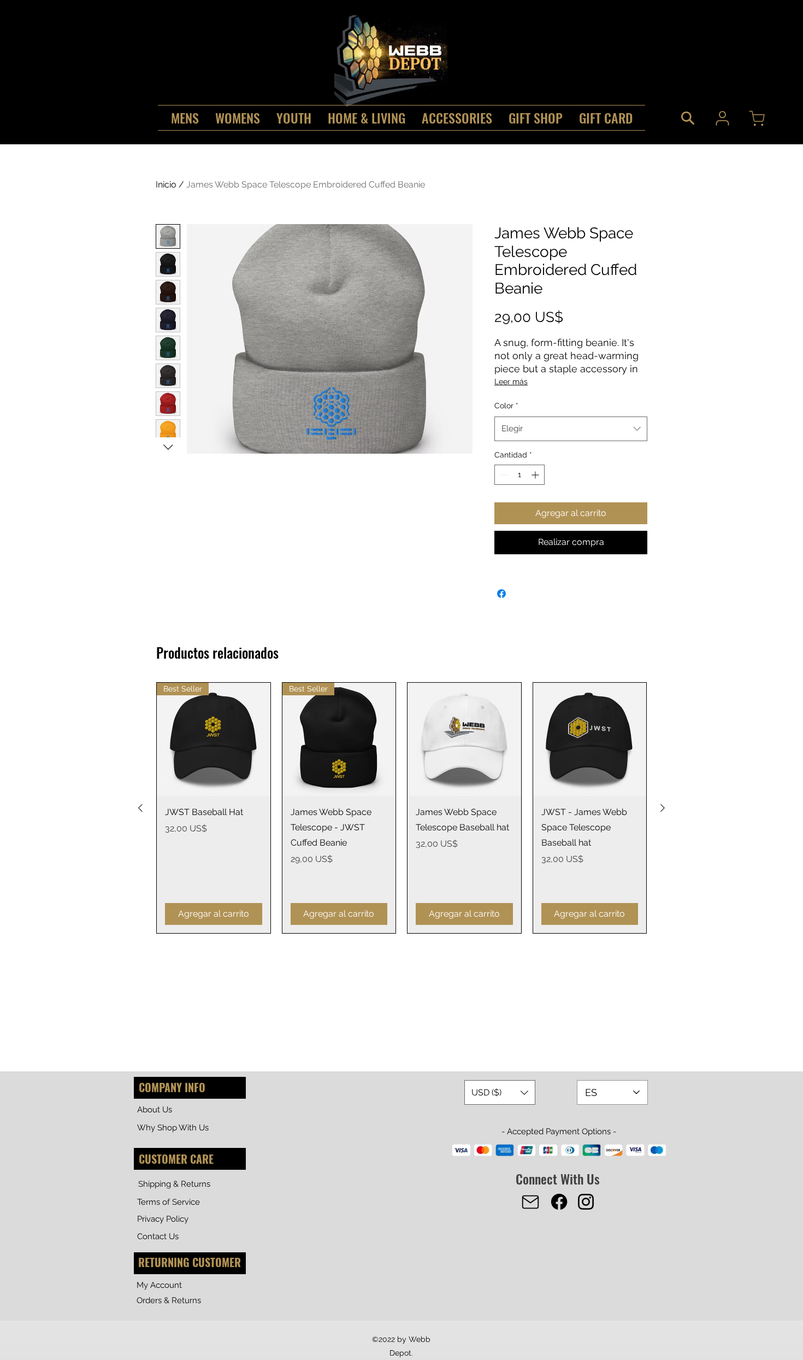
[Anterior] (140, 807)
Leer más (511, 381)
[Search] (687, 118)
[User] (722, 118)
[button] (499, 1092)
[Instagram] (586, 1201)
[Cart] (756, 118)
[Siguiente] (662, 807)
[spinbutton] (519, 474)
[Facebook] (559, 1201)
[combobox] (570, 429)
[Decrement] (503, 474)
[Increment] (536, 474)
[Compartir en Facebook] (501, 593)
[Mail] (530, 1202)
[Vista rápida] (464, 739)
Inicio (166, 184)
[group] (401, 808)
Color (506, 405)
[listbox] (499, 1092)
